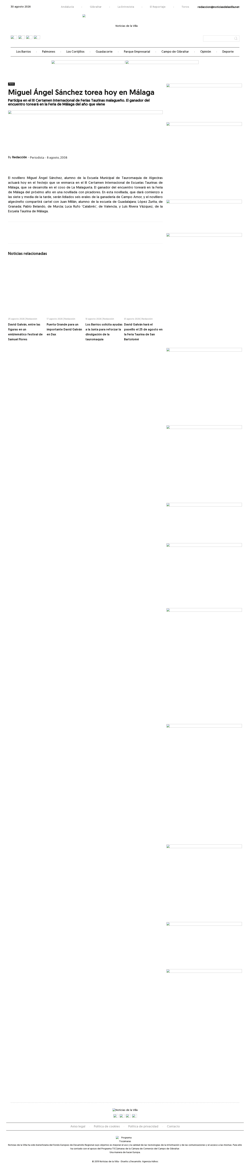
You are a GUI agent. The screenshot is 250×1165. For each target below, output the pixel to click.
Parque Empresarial (137, 51)
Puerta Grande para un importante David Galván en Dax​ (64, 329)
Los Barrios (23, 51)
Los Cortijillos (75, 51)
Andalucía (67, 7)
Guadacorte (104, 51)
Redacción (19, 157)
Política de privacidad (143, 1126)
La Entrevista (126, 7)
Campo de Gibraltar (175, 51)
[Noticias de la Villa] (125, 28)
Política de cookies (107, 1126)
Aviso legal (77, 1126)
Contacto (173, 1126)
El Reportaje (157, 7)
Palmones (48, 51)
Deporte (228, 51)
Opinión (205, 51)
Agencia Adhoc (150, 1162)
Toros (185, 7)
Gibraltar (96, 7)
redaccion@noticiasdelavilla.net (218, 7)
